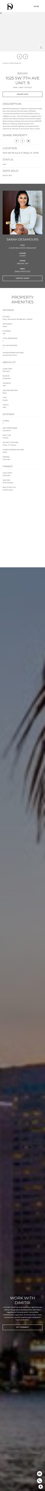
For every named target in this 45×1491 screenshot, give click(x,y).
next (25, 56)
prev (19, 56)
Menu (36, 6)
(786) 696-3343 (22, 263)
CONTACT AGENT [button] (22, 278)
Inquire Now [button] (22, 94)
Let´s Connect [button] (22, 1327)
